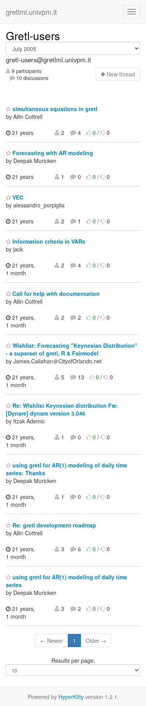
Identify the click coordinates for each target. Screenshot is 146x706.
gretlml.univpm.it (31, 12)
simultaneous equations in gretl (54, 109)
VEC (17, 197)
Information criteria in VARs (48, 241)
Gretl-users (33, 35)
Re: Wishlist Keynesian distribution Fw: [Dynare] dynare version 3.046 (62, 409)
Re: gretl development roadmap (53, 525)
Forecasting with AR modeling (52, 153)
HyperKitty (71, 697)
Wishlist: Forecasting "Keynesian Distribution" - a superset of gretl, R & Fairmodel (71, 349)
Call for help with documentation (55, 293)
